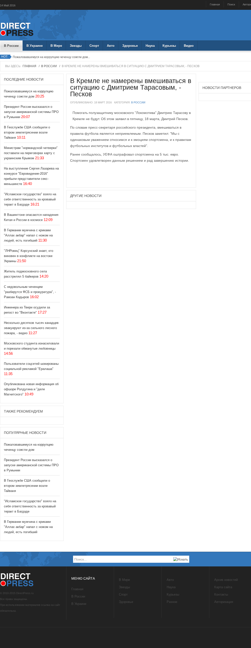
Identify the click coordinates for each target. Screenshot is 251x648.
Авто (110, 46)
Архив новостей (226, 580)
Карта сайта (223, 587)
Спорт (94, 46)
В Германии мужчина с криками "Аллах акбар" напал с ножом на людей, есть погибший (28, 235)
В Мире (56, 46)
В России (11, 46)
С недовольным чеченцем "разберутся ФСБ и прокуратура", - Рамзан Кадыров (30, 292)
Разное (172, 602)
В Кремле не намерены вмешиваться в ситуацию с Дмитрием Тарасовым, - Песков (130, 87)
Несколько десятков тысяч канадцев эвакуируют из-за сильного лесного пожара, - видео (31, 328)
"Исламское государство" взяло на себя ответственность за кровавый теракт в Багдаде (30, 199)
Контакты (221, 594)
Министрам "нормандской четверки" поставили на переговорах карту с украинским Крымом (31, 153)
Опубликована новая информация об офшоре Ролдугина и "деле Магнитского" (31, 389)
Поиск (231, 4)
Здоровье (130, 46)
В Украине (34, 46)
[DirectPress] (17, 29)
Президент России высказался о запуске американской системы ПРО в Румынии (31, 112)
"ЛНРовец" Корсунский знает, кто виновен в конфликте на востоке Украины (28, 256)
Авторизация (223, 602)
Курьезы (169, 46)
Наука (150, 46)
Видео (189, 46)
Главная (215, 4)
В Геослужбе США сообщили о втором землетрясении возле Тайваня (27, 132)
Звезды (76, 46)
